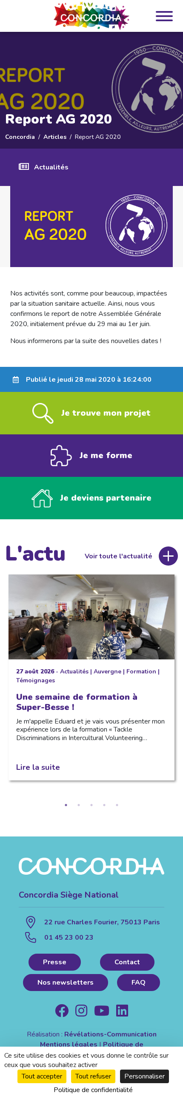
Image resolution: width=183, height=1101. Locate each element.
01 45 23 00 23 (69, 937)
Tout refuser (93, 1076)
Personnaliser (144, 1076)
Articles (54, 136)
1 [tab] (66, 805)
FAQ (139, 982)
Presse (54, 962)
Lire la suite (38, 767)
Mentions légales (68, 1044)
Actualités (51, 167)
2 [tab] (78, 805)
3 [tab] (91, 805)
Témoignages (35, 680)
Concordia (20, 136)
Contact (127, 962)
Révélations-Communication (110, 1034)
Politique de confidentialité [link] (93, 1090)
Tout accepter (42, 1076)
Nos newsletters (65, 982)
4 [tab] (104, 805)
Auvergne (107, 671)
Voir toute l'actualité (118, 556)
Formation (141, 671)
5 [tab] (117, 805)
